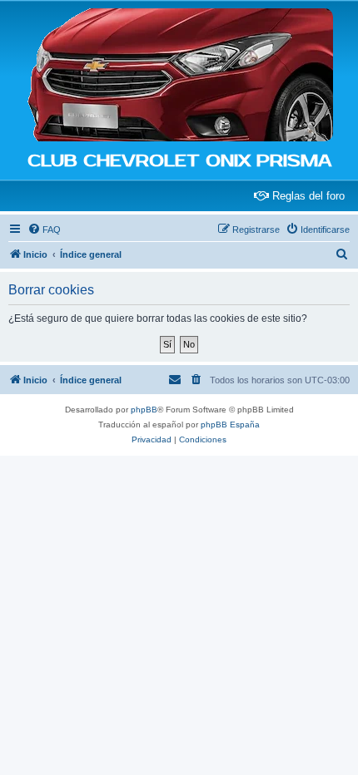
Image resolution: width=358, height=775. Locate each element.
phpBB (144, 409)
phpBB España (230, 424)
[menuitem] (44, 229)
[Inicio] (179, 75)
